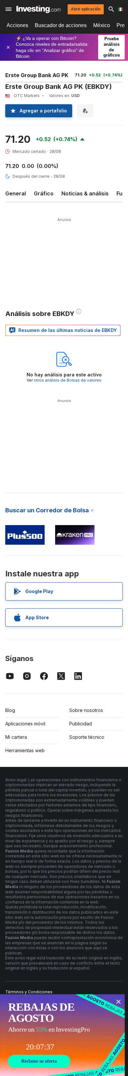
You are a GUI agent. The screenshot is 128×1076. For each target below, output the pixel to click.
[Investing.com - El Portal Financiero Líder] (38, 9)
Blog (10, 710)
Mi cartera (16, 737)
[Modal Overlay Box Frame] (62, 1035)
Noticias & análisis (85, 193)
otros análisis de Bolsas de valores (67, 380)
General (15, 193)
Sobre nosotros (86, 710)
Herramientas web (25, 750)
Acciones (17, 25)
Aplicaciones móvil (25, 723)
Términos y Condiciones (29, 991)
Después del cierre (31, 176)
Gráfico (43, 193)
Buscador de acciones (61, 25)
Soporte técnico (86, 737)
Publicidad (80, 723)
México (101, 25)
